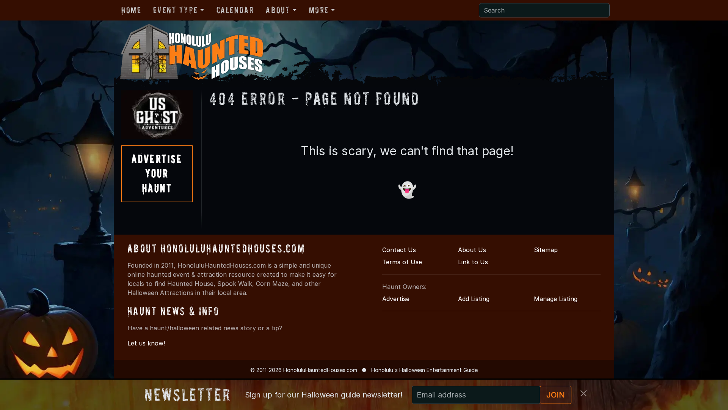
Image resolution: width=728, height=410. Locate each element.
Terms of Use (402, 262)
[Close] (583, 393)
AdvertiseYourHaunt (157, 173)
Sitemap (546, 250)
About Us (472, 250)
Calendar (235, 10)
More (319, 10)
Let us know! (146, 343)
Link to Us (473, 262)
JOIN (555, 394)
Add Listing (474, 299)
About (278, 10)
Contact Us (399, 250)
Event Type (175, 10)
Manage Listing (555, 299)
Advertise (396, 299)
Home (131, 10)
